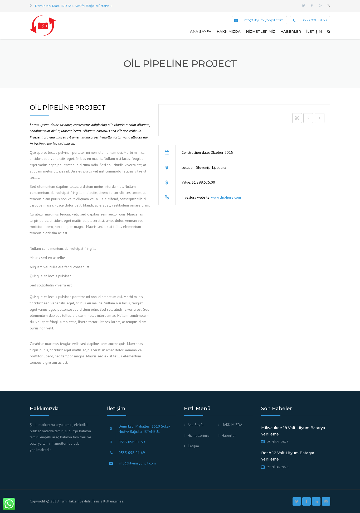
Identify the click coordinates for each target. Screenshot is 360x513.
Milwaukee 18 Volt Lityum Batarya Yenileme (293, 431)
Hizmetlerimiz (260, 31)
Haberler (290, 31)
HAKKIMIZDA (229, 31)
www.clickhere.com (226, 197)
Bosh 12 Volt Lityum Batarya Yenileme (287, 456)
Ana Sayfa (200, 31)
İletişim (314, 31)
